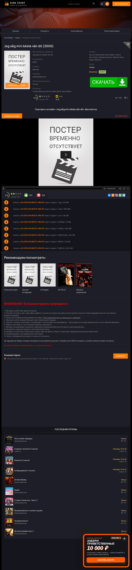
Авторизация (121, 4)
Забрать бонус (106, 560)
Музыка (16, 31)
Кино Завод (8, 38)
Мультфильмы (76, 31)
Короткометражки (111, 31)
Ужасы (17, 38)
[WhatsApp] (120, 195)
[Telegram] (123, 195)
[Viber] (116, 195)
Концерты (45, 31)
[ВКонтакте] (109, 195)
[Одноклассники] (112, 195)
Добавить (120, 356)
